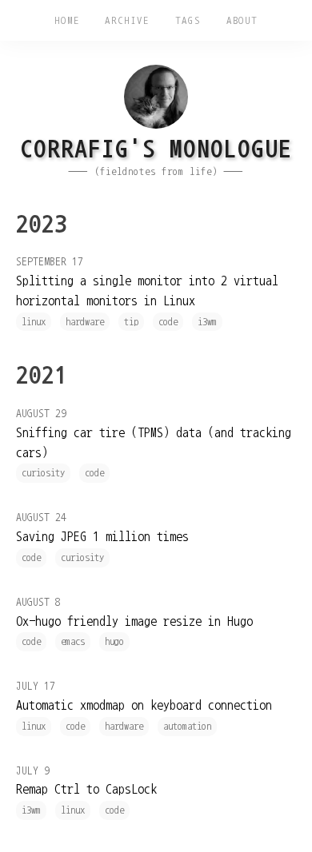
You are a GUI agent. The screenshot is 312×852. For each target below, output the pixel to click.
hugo (114, 641)
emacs (73, 641)
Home (67, 20)
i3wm (207, 322)
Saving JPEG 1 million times (102, 536)
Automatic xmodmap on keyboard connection (144, 705)
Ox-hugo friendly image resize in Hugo (134, 621)
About (242, 20)
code (168, 322)
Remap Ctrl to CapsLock (86, 788)
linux (34, 322)
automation (187, 726)
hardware (85, 322)
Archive (127, 20)
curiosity (43, 473)
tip (131, 322)
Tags (188, 20)
